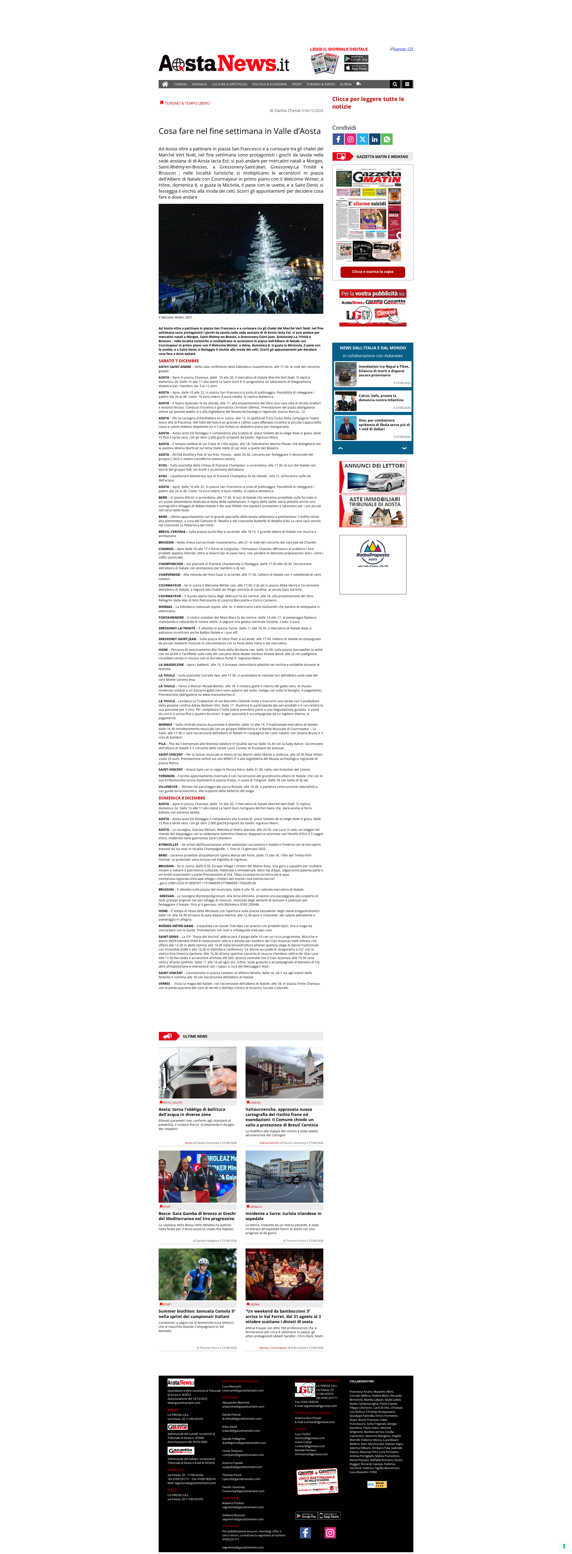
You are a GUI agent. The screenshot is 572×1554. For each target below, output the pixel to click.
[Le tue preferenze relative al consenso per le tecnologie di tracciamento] (564, 1546)
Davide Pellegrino (207, 1241)
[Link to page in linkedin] (375, 139)
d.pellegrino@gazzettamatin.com (244, 1443)
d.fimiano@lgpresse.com (311, 1454)
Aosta (166, 1103)
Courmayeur (278, 1348)
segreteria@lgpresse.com (320, 1406)
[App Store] (357, 68)
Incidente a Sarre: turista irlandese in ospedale (284, 1216)
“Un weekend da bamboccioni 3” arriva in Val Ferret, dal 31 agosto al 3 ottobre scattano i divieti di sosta (283, 1316)
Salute (177, 1103)
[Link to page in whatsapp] (387, 139)
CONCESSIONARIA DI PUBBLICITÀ (317, 1381)
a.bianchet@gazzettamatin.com (243, 1406)
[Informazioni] (359, 84)
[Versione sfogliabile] (325, 60)
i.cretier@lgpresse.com (310, 1446)
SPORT (297, 84)
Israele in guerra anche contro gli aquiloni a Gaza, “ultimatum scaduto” (384, 426)
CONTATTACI (231, 1526)
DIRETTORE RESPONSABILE (240, 1381)
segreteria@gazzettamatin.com (195, 1483)
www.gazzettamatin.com (184, 1403)
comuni (254, 1103)
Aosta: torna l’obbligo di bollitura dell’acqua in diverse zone (192, 1112)
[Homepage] (165, 84)
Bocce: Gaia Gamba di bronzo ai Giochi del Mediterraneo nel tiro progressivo (197, 1216)
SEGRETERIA (230, 1498)
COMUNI (180, 84)
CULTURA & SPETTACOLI (230, 84)
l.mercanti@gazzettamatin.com (243, 1390)
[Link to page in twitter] (362, 139)
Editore (173, 1410)
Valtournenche (269, 1143)
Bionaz (264, 1348)
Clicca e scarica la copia (372, 271)
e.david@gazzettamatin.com (241, 1431)
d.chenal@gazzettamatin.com (242, 1419)
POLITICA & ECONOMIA (269, 84)
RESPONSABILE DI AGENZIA (313, 1413)
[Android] (356, 59)
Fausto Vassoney (208, 1143)
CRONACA (199, 84)
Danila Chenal (288, 110)
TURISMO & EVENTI (321, 84)
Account (300, 1429)
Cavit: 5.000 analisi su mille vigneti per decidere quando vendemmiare (383, 370)
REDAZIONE (175, 1470)
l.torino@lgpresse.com (310, 1438)
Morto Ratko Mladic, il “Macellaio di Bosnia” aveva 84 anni (382, 398)
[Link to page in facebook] (338, 139)
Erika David (298, 1348)
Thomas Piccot (296, 1241)
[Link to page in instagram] (350, 139)
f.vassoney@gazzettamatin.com (243, 1491)
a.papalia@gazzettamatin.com (242, 1467)
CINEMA (254, 1304)
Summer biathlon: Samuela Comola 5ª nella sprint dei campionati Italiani (197, 1313)
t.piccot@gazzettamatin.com (241, 1479)
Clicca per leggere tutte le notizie (368, 102)
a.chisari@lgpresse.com (319, 1422)
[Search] (395, 84)
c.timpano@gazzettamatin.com (243, 1455)
